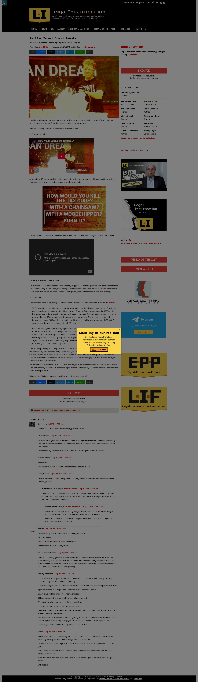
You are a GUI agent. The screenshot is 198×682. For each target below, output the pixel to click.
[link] (99, 330)
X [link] (119, 329)
